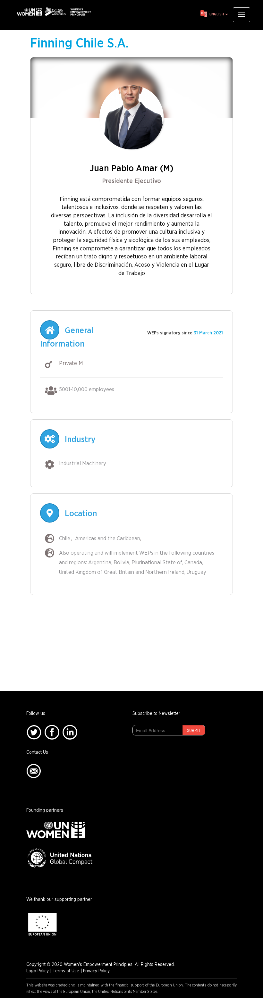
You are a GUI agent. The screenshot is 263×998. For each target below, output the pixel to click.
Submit (193, 731)
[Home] (56, 11)
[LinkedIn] (70, 732)
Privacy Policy (96, 971)
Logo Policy (37, 971)
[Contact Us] (33, 771)
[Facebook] (52, 732)
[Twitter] (33, 732)
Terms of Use (66, 971)
